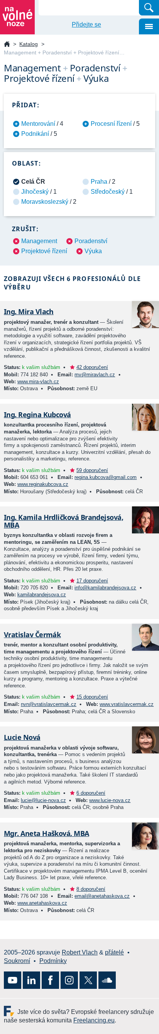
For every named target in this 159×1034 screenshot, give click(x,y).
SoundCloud (107, 980)
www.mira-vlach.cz (38, 381)
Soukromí (17, 961)
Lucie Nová (22, 737)
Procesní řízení (111, 123)
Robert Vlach (80, 952)
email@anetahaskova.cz (102, 896)
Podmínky (53, 961)
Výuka (93, 251)
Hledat (149, 7)
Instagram (69, 980)
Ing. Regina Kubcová (37, 414)
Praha (99, 181)
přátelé (114, 952)
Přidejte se (86, 24)
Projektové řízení (44, 251)
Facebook (50, 980)
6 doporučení (90, 793)
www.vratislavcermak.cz (127, 704)
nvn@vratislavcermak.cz (48, 704)
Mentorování (38, 123)
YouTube (12, 980)
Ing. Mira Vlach (29, 311)
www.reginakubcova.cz (42, 484)
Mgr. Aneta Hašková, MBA (46, 833)
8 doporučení (90, 889)
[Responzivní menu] (149, 26)
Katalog (28, 44)
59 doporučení (92, 470)
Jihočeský (35, 191)
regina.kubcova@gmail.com (105, 477)
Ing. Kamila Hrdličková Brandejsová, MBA (63, 521)
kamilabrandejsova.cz (41, 594)
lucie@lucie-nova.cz (43, 800)
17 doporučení (92, 581)
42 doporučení (92, 367)
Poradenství (90, 241)
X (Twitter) (88, 980)
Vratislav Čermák (32, 634)
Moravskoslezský (44, 201)
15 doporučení (92, 697)
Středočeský (108, 191)
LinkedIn (31, 980)
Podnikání (35, 133)
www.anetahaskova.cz (42, 903)
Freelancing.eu (10, 1011)
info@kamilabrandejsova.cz (105, 588)
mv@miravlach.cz (94, 374)
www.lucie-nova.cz (109, 800)
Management (39, 241)
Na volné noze (7, 44)
